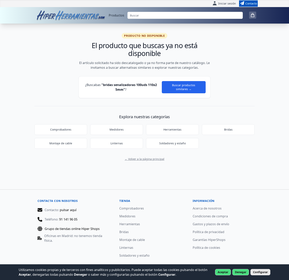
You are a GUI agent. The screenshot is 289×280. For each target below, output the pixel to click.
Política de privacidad (208, 232)
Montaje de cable (60, 143)
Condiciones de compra (210, 216)
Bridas (228, 129)
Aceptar (223, 272)
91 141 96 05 (68, 219)
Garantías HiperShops (209, 240)
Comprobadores (60, 129)
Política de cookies (206, 247)
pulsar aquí (68, 210)
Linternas (116, 143)
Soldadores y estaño (172, 143)
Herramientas (172, 129)
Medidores (117, 129)
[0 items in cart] (252, 15)
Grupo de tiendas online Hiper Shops (72, 229)
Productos (116, 15)
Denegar (240, 272)
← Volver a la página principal (144, 159)
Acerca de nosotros (207, 208)
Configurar (260, 272)
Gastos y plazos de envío (211, 224)
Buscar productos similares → (183, 87)
